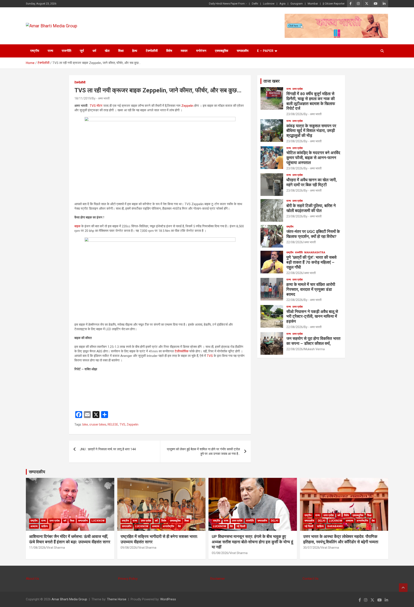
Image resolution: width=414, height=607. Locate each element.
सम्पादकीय (242, 51)
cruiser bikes (97, 424)
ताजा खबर (271, 81)
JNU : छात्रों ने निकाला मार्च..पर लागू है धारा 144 (108, 449)
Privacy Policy (128, 579)
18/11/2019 (82, 98)
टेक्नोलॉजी (152, 51)
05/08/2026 (220, 553)
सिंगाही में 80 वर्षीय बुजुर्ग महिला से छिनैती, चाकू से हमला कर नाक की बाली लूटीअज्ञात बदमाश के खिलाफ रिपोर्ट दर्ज (310, 101)
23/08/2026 (294, 114)
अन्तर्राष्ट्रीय (168, 526)
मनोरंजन (201, 51)
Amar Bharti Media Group (69, 599)
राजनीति (66, 51)
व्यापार (184, 51)
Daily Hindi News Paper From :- (228, 3)
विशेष (169, 51)
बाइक (77, 226)
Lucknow (268, 3)
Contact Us (310, 579)
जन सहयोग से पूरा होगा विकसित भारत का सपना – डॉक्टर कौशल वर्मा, (313, 341)
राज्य (50, 51)
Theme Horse (116, 599)
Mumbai (313, 3)
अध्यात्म (34, 526)
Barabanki (335, 526)
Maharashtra (314, 252)
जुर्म (82, 51)
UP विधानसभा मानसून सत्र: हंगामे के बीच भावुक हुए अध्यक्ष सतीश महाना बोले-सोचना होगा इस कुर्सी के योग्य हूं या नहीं (252, 542)
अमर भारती (310, 242)
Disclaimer (217, 579)
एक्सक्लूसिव (221, 51)
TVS (210, 356)
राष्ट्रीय (34, 51)
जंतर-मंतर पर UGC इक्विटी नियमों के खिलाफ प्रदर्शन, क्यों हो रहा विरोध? (313, 234)
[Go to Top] (403, 587)
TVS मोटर (95, 106)
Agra (282, 3)
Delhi (255, 3)
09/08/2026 (129, 547)
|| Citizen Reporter (334, 3)
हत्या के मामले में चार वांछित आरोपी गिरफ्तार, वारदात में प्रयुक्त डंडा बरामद (310, 289)
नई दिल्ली (241, 526)
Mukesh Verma (314, 349)
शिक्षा (121, 51)
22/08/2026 (294, 242)
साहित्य (44, 526)
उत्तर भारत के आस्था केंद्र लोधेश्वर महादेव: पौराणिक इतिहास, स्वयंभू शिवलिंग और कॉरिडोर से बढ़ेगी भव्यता (340, 539)
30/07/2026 (311, 547)
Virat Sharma (56, 547)
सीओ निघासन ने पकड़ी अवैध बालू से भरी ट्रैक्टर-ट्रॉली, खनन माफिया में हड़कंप (312, 316)
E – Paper (265, 51)
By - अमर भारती (101, 98)
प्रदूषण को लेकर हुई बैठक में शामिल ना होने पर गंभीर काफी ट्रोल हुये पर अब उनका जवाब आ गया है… (203, 451)
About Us (32, 579)
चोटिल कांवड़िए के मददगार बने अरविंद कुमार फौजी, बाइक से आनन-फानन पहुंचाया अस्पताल (313, 157)
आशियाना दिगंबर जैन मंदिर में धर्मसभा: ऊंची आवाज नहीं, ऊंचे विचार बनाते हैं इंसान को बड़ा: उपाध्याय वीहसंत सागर (69, 539)
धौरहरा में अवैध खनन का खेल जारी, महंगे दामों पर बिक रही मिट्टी (311, 182)
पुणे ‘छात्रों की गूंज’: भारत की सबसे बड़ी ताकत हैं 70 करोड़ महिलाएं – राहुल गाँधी (311, 262)
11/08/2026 (37, 547)
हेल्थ (134, 51)
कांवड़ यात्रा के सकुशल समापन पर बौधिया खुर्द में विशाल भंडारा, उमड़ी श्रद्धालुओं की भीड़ (311, 130)
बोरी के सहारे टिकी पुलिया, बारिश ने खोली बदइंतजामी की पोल (311, 208)
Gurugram (296, 3)
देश (179, 526)
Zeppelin (187, 106)
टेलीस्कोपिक (181, 351)
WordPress (168, 599)
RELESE (113, 424)
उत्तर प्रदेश (297, 88)
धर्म (94, 51)
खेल (107, 51)
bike (85, 424)
